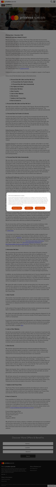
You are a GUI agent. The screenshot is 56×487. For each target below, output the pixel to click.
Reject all (29, 208)
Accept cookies (40, 208)
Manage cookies (17, 208)
